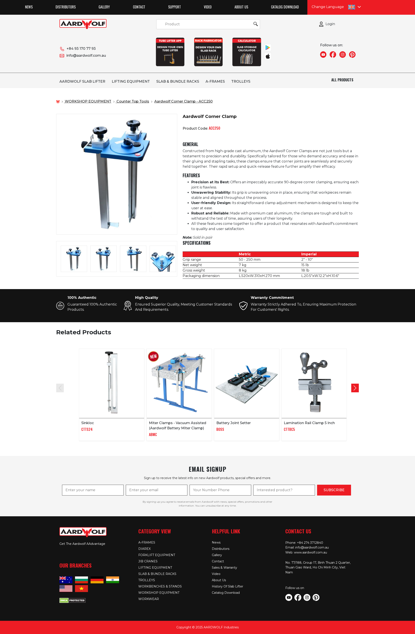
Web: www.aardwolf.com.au (306, 552)
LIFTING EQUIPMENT (131, 81)
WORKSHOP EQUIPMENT (158, 593)
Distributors (66, 7)
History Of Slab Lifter (227, 586)
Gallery (104, 7)
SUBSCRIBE (334, 490)
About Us (241, 7)
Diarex (144, 549)
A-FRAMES (215, 81)
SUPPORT (174, 7)
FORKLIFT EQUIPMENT (156, 555)
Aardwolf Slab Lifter (82, 81)
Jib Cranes (148, 561)
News (29, 7)
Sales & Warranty (224, 568)
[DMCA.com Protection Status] (72, 599)
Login (330, 24)
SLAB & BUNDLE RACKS (177, 81)
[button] (355, 388)
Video (208, 7)
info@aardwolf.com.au (86, 55)
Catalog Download (285, 7)
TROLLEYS (240, 81)
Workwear (148, 599)
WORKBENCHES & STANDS (160, 586)
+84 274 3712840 (310, 543)
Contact (139, 7)
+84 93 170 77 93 (81, 49)
